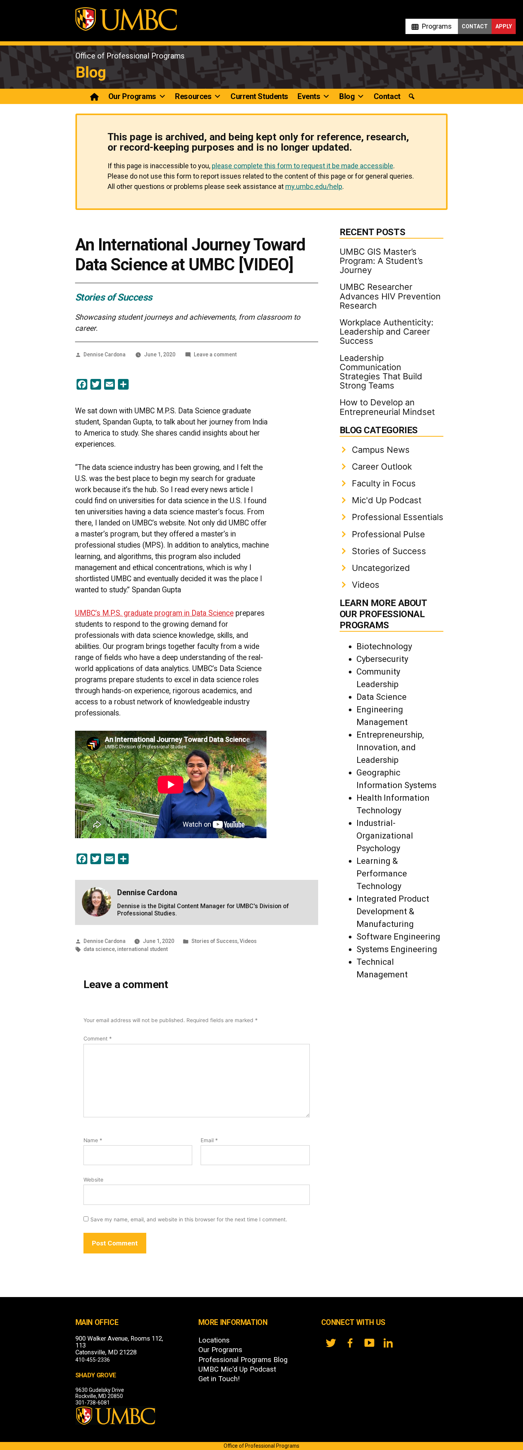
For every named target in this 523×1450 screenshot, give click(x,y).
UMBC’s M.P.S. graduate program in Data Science (154, 613)
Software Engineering (398, 936)
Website (93, 1180)
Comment (97, 1038)
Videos (248, 941)
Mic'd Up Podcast (387, 500)
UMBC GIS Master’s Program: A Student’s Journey (381, 261)
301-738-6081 (92, 1403)
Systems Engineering (396, 949)
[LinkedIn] (388, 1343)
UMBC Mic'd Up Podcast (237, 1369)
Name (92, 1140)
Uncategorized (381, 568)
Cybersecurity (382, 659)
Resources (193, 96)
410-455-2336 (92, 1360)
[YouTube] (369, 1343)
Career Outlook (382, 466)
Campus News (381, 450)
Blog (90, 72)
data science (99, 949)
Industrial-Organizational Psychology (384, 835)
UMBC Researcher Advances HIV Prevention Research (390, 296)
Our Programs (132, 96)
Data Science (381, 697)
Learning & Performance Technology (381, 873)
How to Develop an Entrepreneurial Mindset (387, 406)
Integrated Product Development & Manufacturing (392, 911)
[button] (411, 96)
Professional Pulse (388, 534)
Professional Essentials (397, 517)
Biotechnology (384, 646)
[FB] (350, 1343)
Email (209, 1140)
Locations (214, 1340)
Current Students (259, 96)
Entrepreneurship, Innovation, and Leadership (390, 747)
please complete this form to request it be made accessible (302, 166)
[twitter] (330, 1343)
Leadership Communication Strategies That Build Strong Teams (381, 372)
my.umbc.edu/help (313, 186)
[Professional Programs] (95, 96)
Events (308, 96)
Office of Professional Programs (130, 55)
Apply (503, 26)
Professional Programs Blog (243, 1360)
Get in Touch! (219, 1379)
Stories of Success (113, 297)
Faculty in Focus (384, 483)
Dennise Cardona (104, 354)
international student (142, 949)
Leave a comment (215, 354)
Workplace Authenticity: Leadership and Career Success (386, 331)
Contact (475, 26)
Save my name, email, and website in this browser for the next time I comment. (188, 1219)
